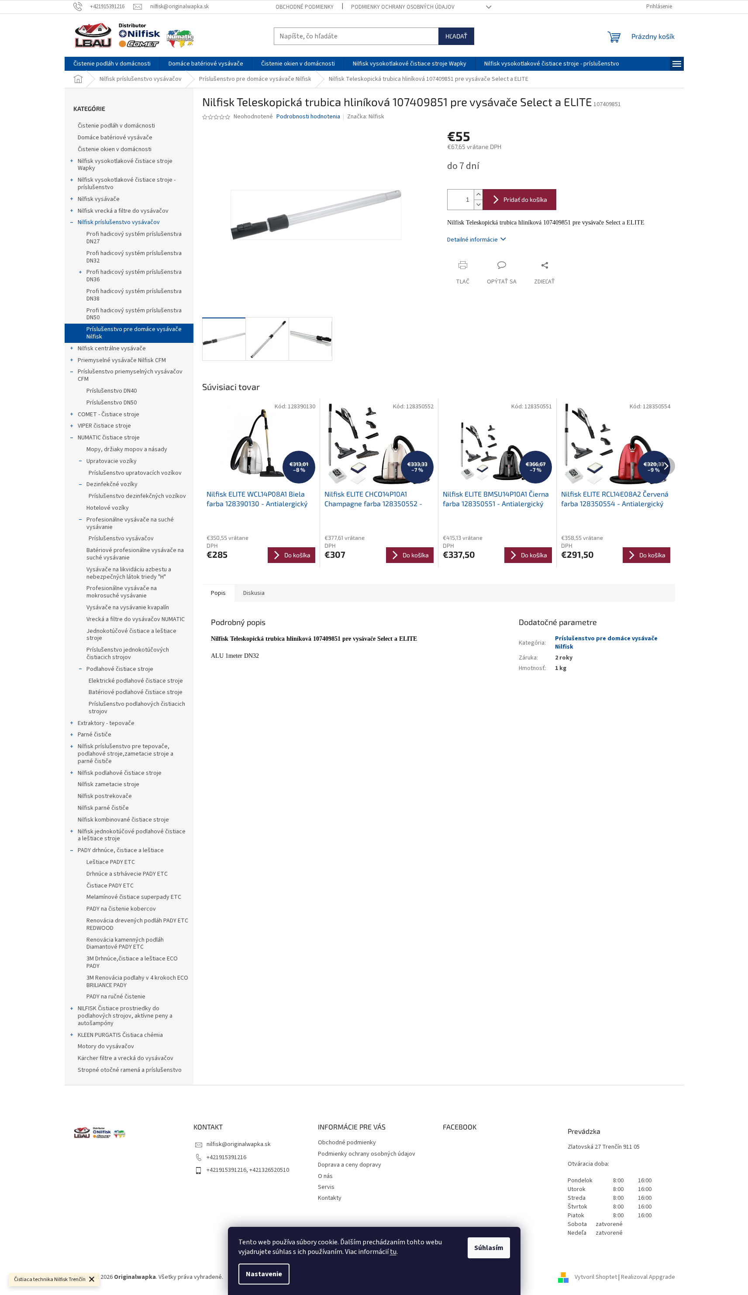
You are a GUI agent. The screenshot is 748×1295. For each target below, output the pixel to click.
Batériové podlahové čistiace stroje (136, 692)
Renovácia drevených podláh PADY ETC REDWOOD (137, 924)
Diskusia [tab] (254, 593)
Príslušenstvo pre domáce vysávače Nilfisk (134, 333)
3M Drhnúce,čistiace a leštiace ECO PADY (132, 962)
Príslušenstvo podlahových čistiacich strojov (137, 708)
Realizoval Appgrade (648, 1277)
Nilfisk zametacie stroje (108, 784)
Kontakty (329, 1198)
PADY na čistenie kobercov (121, 909)
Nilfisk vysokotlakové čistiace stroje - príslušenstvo (127, 184)
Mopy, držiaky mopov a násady (126, 449)
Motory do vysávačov (106, 1046)
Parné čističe (94, 734)
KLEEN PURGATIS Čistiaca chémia (120, 1035)
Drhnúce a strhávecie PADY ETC (127, 874)
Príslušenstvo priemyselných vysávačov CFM (130, 375)
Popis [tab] (218, 593)
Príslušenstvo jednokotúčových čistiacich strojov (127, 654)
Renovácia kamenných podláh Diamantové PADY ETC (125, 944)
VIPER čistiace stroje (104, 425)
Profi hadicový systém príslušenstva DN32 (134, 257)
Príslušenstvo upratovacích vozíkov (135, 473)
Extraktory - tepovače (106, 723)
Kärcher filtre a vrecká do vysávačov (125, 1058)
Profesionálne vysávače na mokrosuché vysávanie (121, 592)
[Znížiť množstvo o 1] (478, 205)
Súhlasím (488, 1248)
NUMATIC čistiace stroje (109, 437)
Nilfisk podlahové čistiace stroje (120, 773)
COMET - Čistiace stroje (108, 414)
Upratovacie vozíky (111, 461)
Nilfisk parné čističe (103, 808)
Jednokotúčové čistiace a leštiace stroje (131, 635)
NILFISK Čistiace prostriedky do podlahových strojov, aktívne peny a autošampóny (125, 1016)
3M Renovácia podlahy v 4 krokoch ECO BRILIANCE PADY (137, 982)
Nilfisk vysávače (99, 199)
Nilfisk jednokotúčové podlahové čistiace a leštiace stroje (132, 835)
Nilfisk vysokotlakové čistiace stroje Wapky (125, 165)
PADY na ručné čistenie (115, 996)
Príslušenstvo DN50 (111, 402)
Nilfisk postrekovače (105, 796)
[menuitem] (112, 64)
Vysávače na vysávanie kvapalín (127, 607)
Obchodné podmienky (305, 7)
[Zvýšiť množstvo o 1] (478, 195)
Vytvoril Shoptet (596, 1277)
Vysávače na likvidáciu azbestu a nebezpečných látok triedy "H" (128, 573)
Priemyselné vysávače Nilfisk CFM (122, 360)
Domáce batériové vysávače (115, 137)
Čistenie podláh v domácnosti (116, 125)
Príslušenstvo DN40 (111, 391)
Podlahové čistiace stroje (119, 669)
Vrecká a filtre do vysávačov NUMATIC (135, 619)
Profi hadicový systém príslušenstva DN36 (134, 276)
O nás (325, 1176)
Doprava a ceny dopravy (349, 1164)
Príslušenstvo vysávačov (121, 538)
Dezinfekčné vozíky (112, 484)
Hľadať (456, 36)
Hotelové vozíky (107, 508)
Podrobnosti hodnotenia (308, 117)
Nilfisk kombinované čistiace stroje (123, 819)
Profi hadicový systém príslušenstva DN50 (134, 314)
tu (393, 1252)
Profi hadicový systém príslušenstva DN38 (134, 295)
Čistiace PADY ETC (110, 885)
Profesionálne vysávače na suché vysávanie (130, 523)
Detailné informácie (472, 239)
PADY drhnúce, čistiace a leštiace (121, 850)
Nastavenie (264, 1274)
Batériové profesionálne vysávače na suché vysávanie (135, 554)
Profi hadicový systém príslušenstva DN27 (134, 238)
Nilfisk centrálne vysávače (112, 348)
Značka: (365, 116)
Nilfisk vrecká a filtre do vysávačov (123, 211)
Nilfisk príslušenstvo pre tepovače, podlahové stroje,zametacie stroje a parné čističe (125, 754)
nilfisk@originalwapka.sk (239, 1144)
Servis (326, 1187)
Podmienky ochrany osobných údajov (403, 7)
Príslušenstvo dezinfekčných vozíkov (137, 496)
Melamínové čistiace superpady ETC (133, 897)
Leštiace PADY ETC (110, 862)
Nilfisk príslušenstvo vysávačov (119, 222)
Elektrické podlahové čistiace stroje (136, 681)
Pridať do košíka (525, 199)
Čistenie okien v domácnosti (115, 149)
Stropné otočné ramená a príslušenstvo (130, 1070)
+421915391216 (226, 1157)
